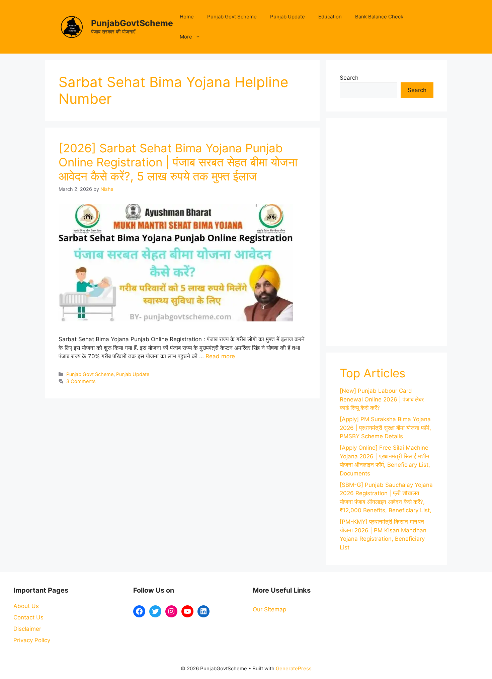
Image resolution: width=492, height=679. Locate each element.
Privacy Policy (31, 640)
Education (330, 16)
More (186, 36)
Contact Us (28, 617)
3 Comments (81, 381)
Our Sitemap (269, 609)
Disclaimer (27, 628)
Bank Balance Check (379, 16)
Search (349, 77)
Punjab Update (287, 16)
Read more (220, 356)
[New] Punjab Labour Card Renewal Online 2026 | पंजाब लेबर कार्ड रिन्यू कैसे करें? (382, 399)
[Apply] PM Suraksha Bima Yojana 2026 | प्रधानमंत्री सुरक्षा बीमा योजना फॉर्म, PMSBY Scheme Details (385, 428)
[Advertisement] (386, 232)
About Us (26, 606)
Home (187, 16)
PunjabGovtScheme (132, 23)
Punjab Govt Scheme (232, 16)
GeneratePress (294, 668)
